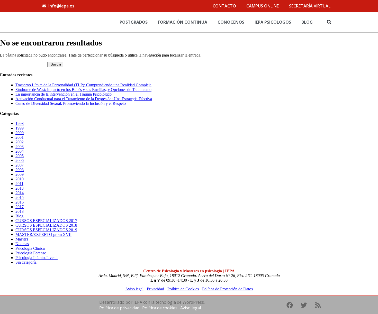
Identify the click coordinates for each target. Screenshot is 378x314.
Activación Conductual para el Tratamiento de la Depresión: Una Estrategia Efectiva (83, 99)
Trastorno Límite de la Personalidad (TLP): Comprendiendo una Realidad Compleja (83, 85)
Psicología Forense (30, 253)
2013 (19, 188)
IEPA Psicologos (273, 22)
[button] (329, 22)
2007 (19, 165)
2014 (19, 193)
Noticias (22, 244)
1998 (19, 123)
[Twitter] (303, 305)
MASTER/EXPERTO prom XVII (43, 234)
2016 (19, 202)
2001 (19, 137)
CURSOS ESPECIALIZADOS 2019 (46, 230)
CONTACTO (224, 6)
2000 (19, 133)
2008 (19, 170)
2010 (19, 179)
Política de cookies (159, 308)
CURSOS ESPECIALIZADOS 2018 (46, 225)
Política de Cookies (183, 289)
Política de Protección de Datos (227, 289)
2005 (19, 156)
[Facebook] (289, 305)
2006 (19, 160)
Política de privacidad (119, 308)
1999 (19, 128)
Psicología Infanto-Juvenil (36, 257)
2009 (19, 174)
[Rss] (317, 305)
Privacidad (155, 289)
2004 (19, 151)
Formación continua (182, 22)
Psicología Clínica (30, 248)
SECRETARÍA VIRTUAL (309, 6)
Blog (307, 22)
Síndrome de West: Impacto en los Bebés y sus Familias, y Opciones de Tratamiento (83, 89)
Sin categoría (26, 262)
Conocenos (231, 22)
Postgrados (134, 22)
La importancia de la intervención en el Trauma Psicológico (63, 94)
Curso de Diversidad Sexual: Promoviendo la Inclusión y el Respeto (70, 103)
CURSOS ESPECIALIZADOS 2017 (46, 220)
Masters (21, 239)
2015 (19, 197)
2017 (19, 207)
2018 (19, 211)
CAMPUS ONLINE (262, 6)
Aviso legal (134, 289)
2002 (19, 142)
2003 (19, 146)
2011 (19, 183)
